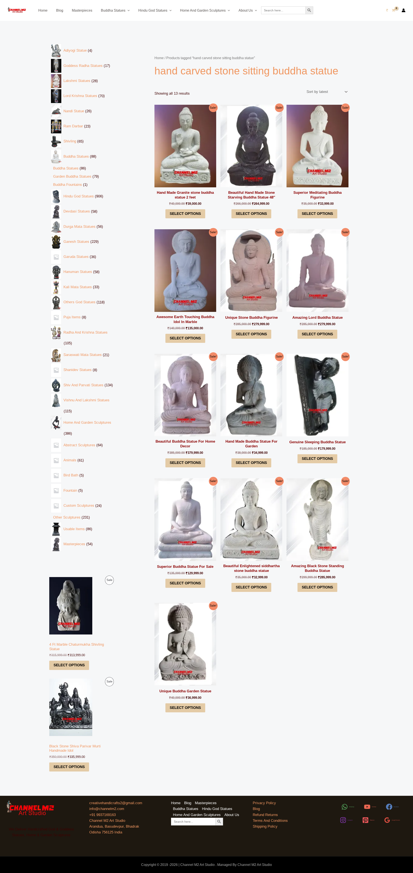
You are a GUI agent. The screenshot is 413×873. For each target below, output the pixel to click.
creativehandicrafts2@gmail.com (115, 803)
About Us (246, 10)
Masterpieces (82, 10)
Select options (69, 665)
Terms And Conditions (270, 821)
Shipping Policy (265, 826)
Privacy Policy (264, 803)
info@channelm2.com (106, 809)
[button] (127, 10)
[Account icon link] (403, 10)
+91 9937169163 (102, 815)
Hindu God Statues (152, 10)
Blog (59, 10)
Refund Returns (265, 815)
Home (43, 10)
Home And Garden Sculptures (203, 10)
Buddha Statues (113, 10)
